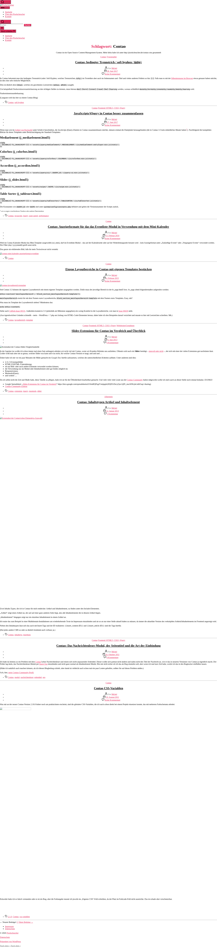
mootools (32, 391)
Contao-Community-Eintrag (16, 386)
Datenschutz (10, 929)
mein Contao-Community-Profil (21, 672)
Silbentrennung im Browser (182, 78)
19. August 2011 (112, 697)
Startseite (8, 12)
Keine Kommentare (112, 74)
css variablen (25, 917)
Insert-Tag (43, 664)
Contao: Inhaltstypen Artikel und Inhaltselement (108, 402)
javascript (18, 216)
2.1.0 (10, 917)
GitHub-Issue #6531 (17, 311)
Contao (103, 57)
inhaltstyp (18, 635)
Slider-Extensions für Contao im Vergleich (39, 384)
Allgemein (108, 397)
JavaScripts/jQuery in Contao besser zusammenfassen (108, 113)
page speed (33, 216)
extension (18, 391)
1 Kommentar (112, 414)
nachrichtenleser (27, 677)
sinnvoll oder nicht (156, 351)
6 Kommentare (112, 343)
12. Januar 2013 (112, 411)
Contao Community (135, 380)
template (29, 320)
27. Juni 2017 (112, 122)
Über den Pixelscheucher (15, 14)
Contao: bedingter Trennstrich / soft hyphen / (108, 62)
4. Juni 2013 (112, 340)
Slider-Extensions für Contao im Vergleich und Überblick (108, 330)
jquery (25, 216)
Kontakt (8, 16)
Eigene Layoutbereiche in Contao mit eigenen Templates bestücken (108, 269)
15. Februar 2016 (112, 236)
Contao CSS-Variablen (108, 688)
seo (44, 677)
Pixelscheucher (12, 933)
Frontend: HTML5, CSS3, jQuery (111, 108)
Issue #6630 (123, 311)
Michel (114, 68)
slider (39, 391)
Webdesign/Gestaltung (125, 326)
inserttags (27, 635)
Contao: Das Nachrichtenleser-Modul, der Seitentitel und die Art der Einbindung (108, 645)
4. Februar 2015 (112, 278)
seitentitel (38, 677)
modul (17, 677)
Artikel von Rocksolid (23, 130)
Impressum (9, 926)
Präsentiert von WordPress (10, 941)
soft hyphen (19, 102)
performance (44, 216)
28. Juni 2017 (112, 71)
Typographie (112, 57)
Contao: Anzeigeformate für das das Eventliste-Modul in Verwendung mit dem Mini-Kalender (108, 226)
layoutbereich (20, 320)
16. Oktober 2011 (112, 655)
